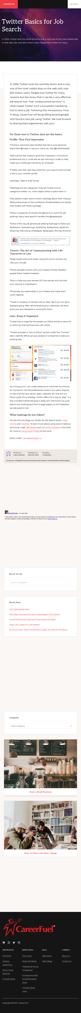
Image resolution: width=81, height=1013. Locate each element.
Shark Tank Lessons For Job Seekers (24, 625)
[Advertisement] (40, 486)
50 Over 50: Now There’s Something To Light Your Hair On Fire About (38, 630)
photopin (34, 438)
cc (40, 438)
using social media (30, 431)
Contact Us (66, 961)
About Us (66, 956)
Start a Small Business (40, 792)
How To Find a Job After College (40, 853)
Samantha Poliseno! (51, 427)
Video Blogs (47, 961)
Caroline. (25, 424)
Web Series (47, 956)
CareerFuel (9, 4)
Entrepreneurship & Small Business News (30, 979)
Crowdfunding (9, 979)
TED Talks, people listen (19, 609)
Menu (75, 4)
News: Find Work (29, 961)
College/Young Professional (26, 461)
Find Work (7, 956)
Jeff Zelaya (31, 427)
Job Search (42, 461)
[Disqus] (40, 536)
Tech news (26, 956)
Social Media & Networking (58, 461)
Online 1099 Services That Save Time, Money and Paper (32, 619)
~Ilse (24, 438)
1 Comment (46, 455)
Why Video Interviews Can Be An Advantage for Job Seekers (34, 614)
